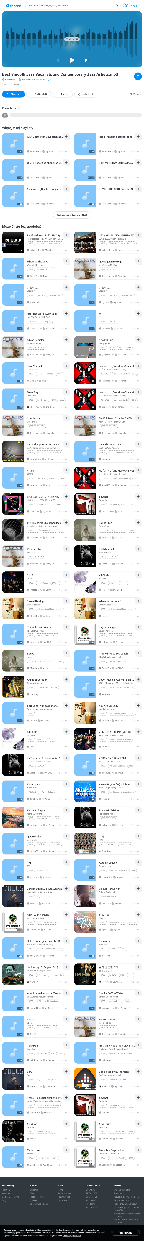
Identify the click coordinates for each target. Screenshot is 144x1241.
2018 (57, 818)
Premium (6, 1190)
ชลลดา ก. (34, 982)
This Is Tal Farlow (116, 243)
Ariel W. (105, 1086)
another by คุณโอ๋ (48, 531)
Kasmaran (113, 949)
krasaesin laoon (35, 590)
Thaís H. (33, 616)
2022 (122, 975)
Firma (60, 1190)
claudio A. (106, 877)
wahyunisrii (35, 1086)
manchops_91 (35, 694)
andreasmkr (107, 1008)
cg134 (105, 302)
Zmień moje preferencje (72, 1236)
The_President (35, 407)
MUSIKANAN (42, 1053)
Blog (4, 1200)
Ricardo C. (106, 694)
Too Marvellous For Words (47, 635)
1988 (62, 478)
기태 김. (33, 511)
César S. (33, 276)
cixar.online (107, 956)
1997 (53, 1132)
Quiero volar (55, 844)
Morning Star (42, 269)
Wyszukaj (6, 1193)
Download (50, 1086)
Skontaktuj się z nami (39, 1204)
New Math (41, 870)
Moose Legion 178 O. (35, 1139)
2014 (53, 1053)
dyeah (105, 930)
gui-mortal (106, 1060)
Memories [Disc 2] (56, 295)
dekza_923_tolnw (107, 250)
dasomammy (35, 485)
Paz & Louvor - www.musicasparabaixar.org (122, 792)
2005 (55, 1027)
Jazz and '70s (115, 1001)
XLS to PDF (91, 1200)
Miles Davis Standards (118, 870)
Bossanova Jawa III (117, 1132)
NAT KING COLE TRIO (48, 642)
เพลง (120, 250)
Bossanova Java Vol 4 (49, 930)
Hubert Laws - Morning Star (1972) (48, 276)
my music (117, 590)
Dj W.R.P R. (34, 250)
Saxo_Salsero (123, 276)
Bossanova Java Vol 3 (121, 1139)
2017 (121, 348)
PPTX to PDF (91, 1193)
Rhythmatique (52, 1001)
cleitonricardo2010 (35, 328)
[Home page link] (13, 5)
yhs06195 (34, 302)
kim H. (104, 590)
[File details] (13, 144)
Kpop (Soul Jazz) (108, 844)
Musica (45, 381)
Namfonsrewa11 (35, 537)
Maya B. (105, 537)
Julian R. (106, 564)
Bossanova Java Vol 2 (121, 642)
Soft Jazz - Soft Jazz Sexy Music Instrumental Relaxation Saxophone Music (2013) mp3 (48, 616)
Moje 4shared (28, 79)
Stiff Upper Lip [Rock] (117, 766)
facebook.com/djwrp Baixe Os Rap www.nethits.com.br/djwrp (50, 243)
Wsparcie (34, 1190)
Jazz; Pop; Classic (108, 557)
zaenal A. (34, 1112)
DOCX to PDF (91, 1197)
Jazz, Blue (33, 531)
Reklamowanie (64, 1193)
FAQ (32, 1193)
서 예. (104, 982)
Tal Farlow (131, 243)
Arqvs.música (121, 877)
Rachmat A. (35, 825)
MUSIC (111, 348)
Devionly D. (107, 616)
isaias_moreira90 (107, 799)
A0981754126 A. (107, 485)
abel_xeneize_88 (35, 956)
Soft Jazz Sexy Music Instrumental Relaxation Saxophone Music (50, 609)
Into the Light (42, 400)
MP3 (5, 85)
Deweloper (63, 1200)
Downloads (51, 590)
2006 (124, 949)
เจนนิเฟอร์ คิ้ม (57, 975)
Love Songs (113, 583)
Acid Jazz (105, 374)
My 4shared (50, 250)
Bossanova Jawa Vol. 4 (46, 923)
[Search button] (116, 5)
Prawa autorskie (65, 1197)
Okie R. (33, 1034)
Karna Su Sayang (43, 818)
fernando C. (107, 276)
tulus (120, 511)
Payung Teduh (47, 792)
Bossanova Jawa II (116, 635)
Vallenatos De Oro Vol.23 (47, 688)
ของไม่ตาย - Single (121, 374)
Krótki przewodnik (38, 1197)
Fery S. (33, 903)
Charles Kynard (43, 1027)
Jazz (31, 243)
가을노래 (52, 478)
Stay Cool (113, 923)
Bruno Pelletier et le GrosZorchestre (122, 452)
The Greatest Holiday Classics (121, 688)
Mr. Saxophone (46, 720)
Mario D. (105, 903)
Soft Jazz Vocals (37, 295)
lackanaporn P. (107, 381)
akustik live (113, 1080)
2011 (59, 374)
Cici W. (33, 747)
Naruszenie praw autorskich (126, 1197)
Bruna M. (106, 747)
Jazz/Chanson (107, 897)
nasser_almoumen (107, 459)
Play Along (49, 322)
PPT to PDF (91, 1204)
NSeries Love (42, 975)
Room (132, 531)
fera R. (33, 799)
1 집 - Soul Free (125, 844)
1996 (125, 583)
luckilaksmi (107, 511)
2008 (130, 635)
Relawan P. (10, 79)
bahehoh (106, 1112)
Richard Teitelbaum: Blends (120, 740)
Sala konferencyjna (10, 1197)
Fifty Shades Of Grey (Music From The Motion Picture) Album (120, 564)
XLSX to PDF (91, 1207)
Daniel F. (33, 642)
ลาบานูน (47, 877)
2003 (54, 400)
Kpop (48, 485)
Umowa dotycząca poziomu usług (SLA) (126, 1208)
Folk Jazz (33, 792)
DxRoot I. (106, 642)
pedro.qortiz (107, 773)
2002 (131, 766)
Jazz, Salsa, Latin (108, 269)
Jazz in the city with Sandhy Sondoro (50, 452)
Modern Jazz (35, 322)
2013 (62, 531)
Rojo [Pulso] (42, 844)
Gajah (39, 897)
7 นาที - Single (42, 583)
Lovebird (48, 1112)
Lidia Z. (33, 381)
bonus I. (105, 407)
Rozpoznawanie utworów (125, 1204)
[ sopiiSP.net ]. (107, 355)
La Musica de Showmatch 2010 (49, 949)
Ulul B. (32, 720)
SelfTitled (113, 505)
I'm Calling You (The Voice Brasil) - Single (122, 1053)
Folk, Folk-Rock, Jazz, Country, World (114, 531)
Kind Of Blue (42, 1132)
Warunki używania (122, 1190)
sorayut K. (34, 1008)
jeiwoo (105, 328)
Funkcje (33, 1200)
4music (118, 537)
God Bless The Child (45, 374)
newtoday (34, 459)
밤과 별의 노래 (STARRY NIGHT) (49, 505)
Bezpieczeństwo (121, 1200)
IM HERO (112, 975)
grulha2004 (35, 851)
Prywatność (119, 1193)
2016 (134, 374)
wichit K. (33, 877)
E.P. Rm (40, 1001)
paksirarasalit (35, 1060)
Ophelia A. (106, 851)
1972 (53, 269)
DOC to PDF (91, 1190)
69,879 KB (15, 85)
